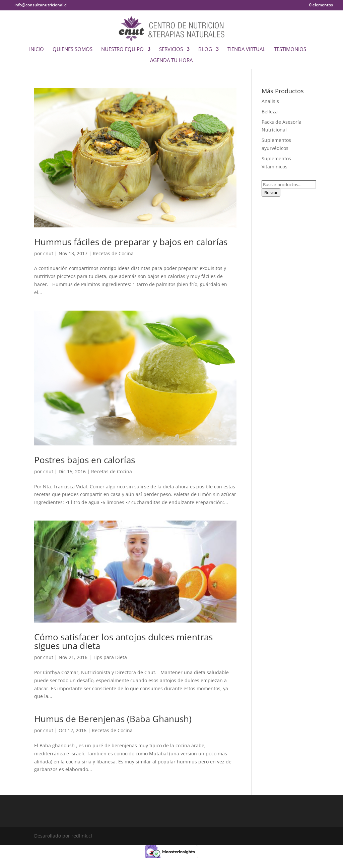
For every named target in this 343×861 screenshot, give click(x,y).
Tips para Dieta (110, 657)
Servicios (171, 49)
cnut (48, 253)
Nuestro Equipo (122, 49)
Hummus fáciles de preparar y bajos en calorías (130, 242)
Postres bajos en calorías (84, 460)
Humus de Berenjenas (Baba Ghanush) (113, 719)
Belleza (270, 111)
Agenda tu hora (171, 60)
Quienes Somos (72, 49)
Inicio (36, 49)
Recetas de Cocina (113, 253)
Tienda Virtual (246, 49)
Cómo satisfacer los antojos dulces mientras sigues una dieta (123, 641)
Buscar (271, 193)
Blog (205, 49)
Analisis (270, 101)
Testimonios (290, 49)
